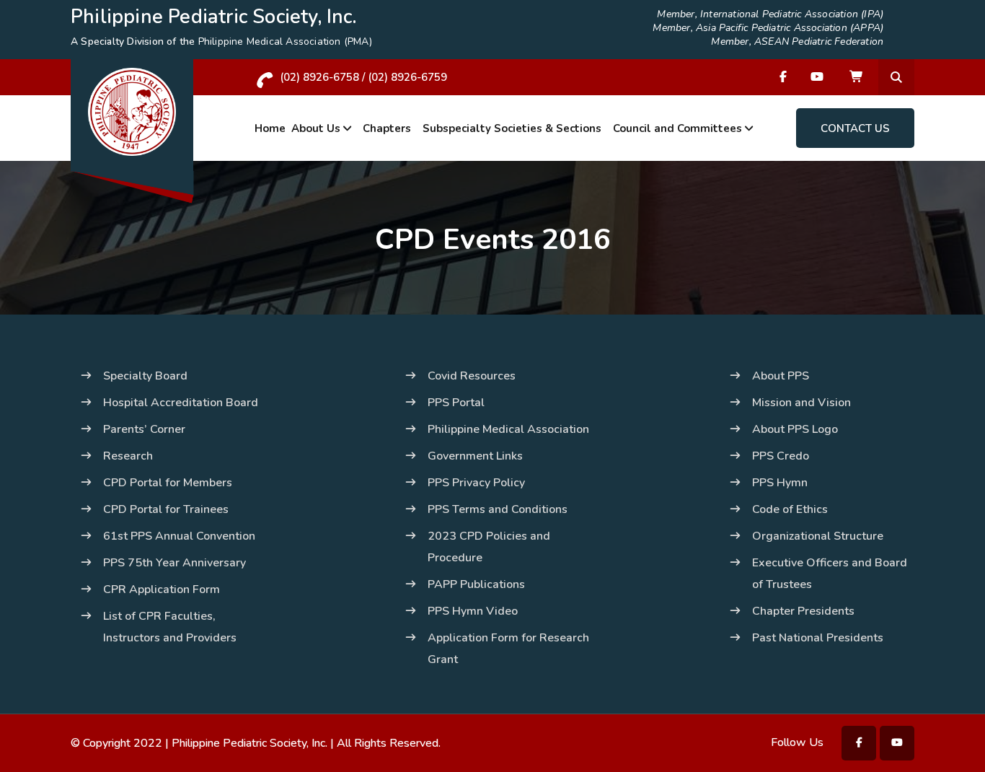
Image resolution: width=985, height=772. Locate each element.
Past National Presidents (817, 638)
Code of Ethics (790, 509)
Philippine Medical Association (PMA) (285, 41)
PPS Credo (780, 456)
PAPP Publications (476, 584)
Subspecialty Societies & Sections (512, 128)
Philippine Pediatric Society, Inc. (249, 743)
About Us (315, 128)
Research (128, 456)
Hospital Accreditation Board (180, 403)
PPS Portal (456, 403)
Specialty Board (145, 376)
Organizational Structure (817, 536)
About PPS (780, 376)
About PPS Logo (795, 429)
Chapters (387, 128)
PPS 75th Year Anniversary (174, 563)
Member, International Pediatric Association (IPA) (770, 14)
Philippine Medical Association (508, 429)
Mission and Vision (801, 403)
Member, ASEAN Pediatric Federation (797, 42)
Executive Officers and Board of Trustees (829, 573)
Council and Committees (677, 128)
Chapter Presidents (803, 611)
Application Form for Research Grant (508, 648)
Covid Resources (472, 376)
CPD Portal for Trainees (166, 509)
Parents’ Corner (144, 429)
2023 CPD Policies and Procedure (489, 547)
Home (270, 128)
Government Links (475, 456)
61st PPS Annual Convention (179, 536)
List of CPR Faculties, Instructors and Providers (170, 627)
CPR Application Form (161, 589)
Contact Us (855, 128)
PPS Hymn (780, 483)
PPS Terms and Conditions (497, 509)
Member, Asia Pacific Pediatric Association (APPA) (768, 28)
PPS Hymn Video (473, 611)
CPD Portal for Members (167, 483)
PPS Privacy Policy (476, 483)
